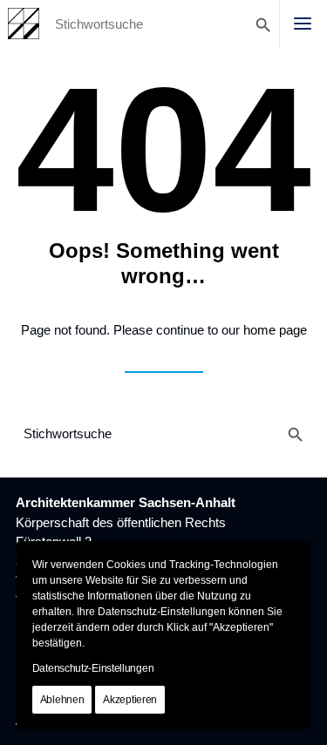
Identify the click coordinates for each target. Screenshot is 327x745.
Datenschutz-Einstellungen (93, 668)
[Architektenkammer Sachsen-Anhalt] (23, 23)
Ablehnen (62, 700)
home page (275, 329)
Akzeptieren (130, 700)
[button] (302, 23)
